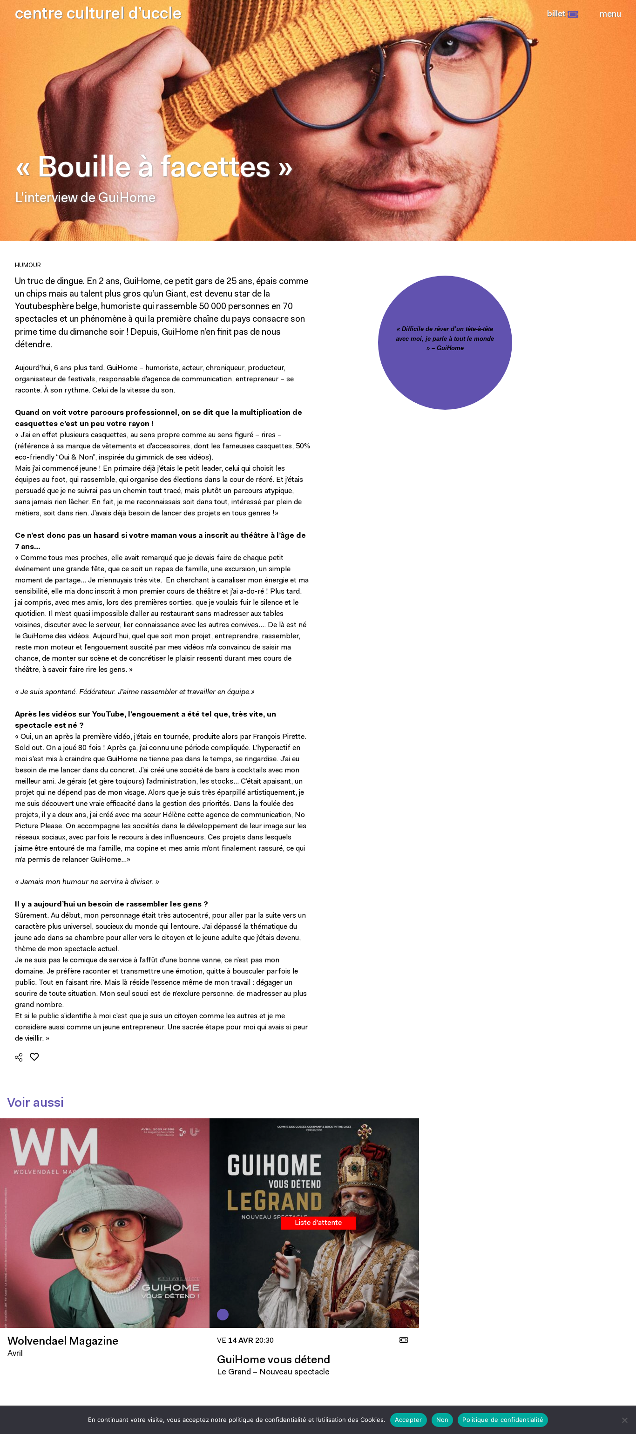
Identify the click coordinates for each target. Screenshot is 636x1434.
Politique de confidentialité (502, 1419)
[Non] (624, 1420)
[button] (562, 14)
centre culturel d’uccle (98, 15)
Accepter (408, 1419)
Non (442, 1419)
